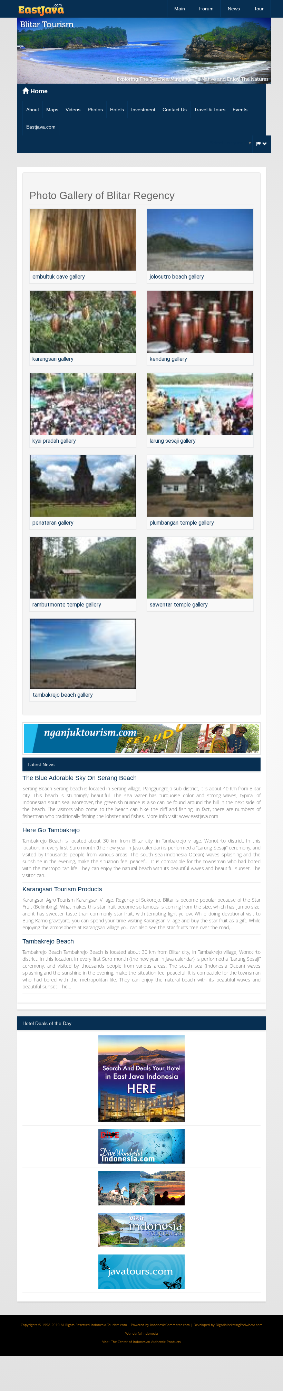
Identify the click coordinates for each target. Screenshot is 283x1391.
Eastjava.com (41, 127)
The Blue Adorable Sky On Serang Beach (79, 777)
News (234, 8)
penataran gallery (52, 522)
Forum (206, 8)
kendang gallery (168, 359)
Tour (259, 8)
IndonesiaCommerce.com (170, 1324)
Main (179, 8)
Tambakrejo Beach (48, 941)
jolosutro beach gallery (177, 276)
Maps (52, 109)
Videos (73, 109)
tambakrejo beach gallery (62, 695)
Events (240, 109)
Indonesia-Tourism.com (109, 1324)
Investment (143, 109)
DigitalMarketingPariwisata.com (239, 1324)
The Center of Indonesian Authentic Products (146, 1341)
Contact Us (175, 109)
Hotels (117, 109)
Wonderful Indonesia (141, 1333)
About (32, 109)
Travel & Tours (209, 109)
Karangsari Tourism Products (62, 889)
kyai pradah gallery (54, 441)
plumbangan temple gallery (182, 522)
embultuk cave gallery (58, 276)
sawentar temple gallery (178, 604)
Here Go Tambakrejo (51, 830)
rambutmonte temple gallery (66, 604)
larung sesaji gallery (172, 441)
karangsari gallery (52, 359)
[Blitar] (83, 240)
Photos (95, 109)
